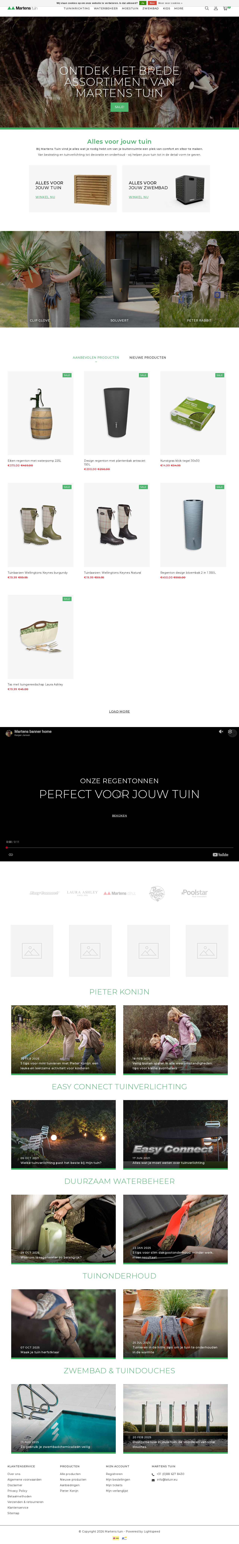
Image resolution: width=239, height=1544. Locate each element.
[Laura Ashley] (48, 893)
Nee (152, 3)
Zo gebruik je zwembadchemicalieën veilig (55, 1447)
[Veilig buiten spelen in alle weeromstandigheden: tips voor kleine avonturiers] (175, 1040)
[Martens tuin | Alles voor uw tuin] (26, 8)
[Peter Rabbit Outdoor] (122, 893)
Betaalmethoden (19, 1496)
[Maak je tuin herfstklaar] (63, 1324)
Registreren (114, 1474)
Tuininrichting (77, 8)
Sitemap (13, 1513)
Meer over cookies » (170, 3)
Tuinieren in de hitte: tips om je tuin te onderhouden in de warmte (175, 1350)
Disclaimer (14, 1485)
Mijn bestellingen (118, 1479)
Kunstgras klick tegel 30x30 (180, 460)
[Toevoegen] (10, 471)
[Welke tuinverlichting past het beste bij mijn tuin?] (63, 1135)
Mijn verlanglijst (117, 1490)
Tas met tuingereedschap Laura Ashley (35, 684)
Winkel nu (45, 197)
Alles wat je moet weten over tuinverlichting (169, 1163)
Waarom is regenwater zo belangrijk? (51, 1257)
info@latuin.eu (167, 1479)
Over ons (13, 1474)
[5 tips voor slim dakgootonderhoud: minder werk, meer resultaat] (175, 1229)
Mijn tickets (114, 1485)
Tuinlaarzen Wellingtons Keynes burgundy (38, 572)
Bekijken (119, 815)
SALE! (119, 107)
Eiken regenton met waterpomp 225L (34, 460)
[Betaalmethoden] (115, 1538)
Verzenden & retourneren (25, 1502)
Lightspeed (152, 1531)
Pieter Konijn (69, 1490)
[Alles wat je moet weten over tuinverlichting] (175, 1135)
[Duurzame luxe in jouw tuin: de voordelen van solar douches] (175, 1419)
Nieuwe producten (73, 1479)
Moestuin (130, 8)
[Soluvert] (197, 893)
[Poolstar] (160, 893)
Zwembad (150, 8)
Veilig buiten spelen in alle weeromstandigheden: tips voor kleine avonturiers (173, 1066)
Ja (142, 3)
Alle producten (70, 1474)
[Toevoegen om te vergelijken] (28, 471)
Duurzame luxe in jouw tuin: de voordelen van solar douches (174, 1444)
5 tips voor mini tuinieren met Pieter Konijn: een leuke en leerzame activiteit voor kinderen (59, 1066)
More (179, 8)
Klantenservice (18, 1507)
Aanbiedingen (70, 1485)
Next (226, 73)
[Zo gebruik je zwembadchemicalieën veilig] (63, 1419)
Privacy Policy (17, 1490)
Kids (166, 8)
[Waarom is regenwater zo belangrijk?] (63, 1229)
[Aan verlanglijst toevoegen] (19, 472)
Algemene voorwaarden (24, 1479)
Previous (12, 73)
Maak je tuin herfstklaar (40, 1352)
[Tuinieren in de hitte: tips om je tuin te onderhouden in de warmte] (175, 1324)
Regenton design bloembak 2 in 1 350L (188, 572)
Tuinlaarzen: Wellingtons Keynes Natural (112, 572)
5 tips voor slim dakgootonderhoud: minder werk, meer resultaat (173, 1255)
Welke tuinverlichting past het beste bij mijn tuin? (61, 1163)
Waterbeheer (106, 8)
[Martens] (85, 893)
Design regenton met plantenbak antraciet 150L (114, 462)
